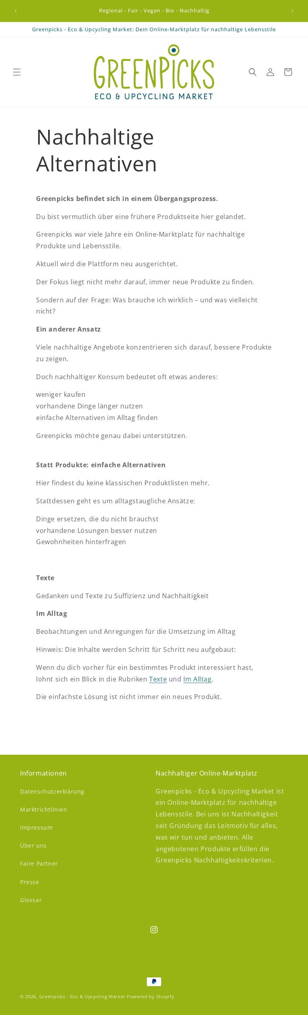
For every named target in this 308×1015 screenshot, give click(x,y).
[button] (17, 72)
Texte (158, 679)
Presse (29, 882)
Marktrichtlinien (43, 809)
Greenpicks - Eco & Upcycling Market (82, 996)
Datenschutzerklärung (52, 791)
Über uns (33, 845)
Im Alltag (197, 679)
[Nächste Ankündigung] (292, 11)
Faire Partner (39, 863)
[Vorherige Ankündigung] (15, 11)
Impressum (36, 827)
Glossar (31, 900)
